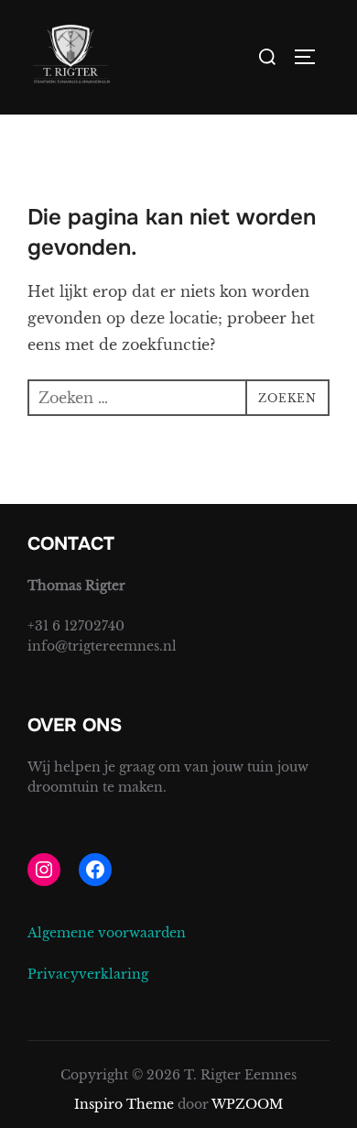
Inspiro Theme (124, 1104)
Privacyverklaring (87, 974)
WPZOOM (247, 1104)
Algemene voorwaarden (106, 933)
